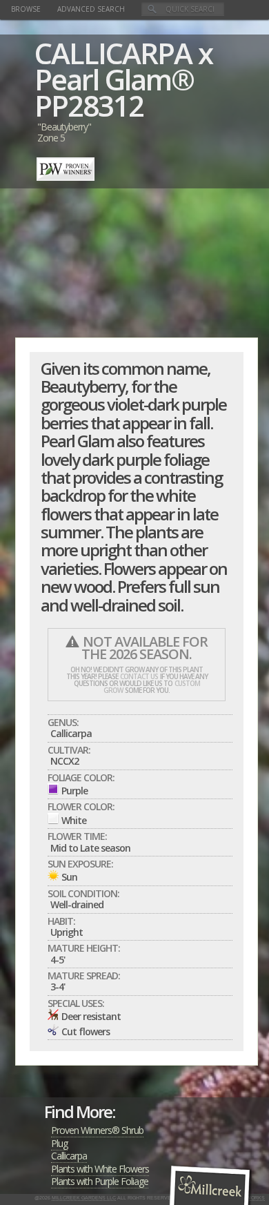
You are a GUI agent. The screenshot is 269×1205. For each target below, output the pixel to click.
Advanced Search (91, 9)
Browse (26, 9)
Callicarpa (69, 1155)
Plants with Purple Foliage (99, 1181)
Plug (59, 1143)
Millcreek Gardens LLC (84, 1197)
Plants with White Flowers (100, 1168)
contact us (139, 676)
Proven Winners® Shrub (97, 1130)
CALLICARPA (113, 52)
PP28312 (88, 105)
